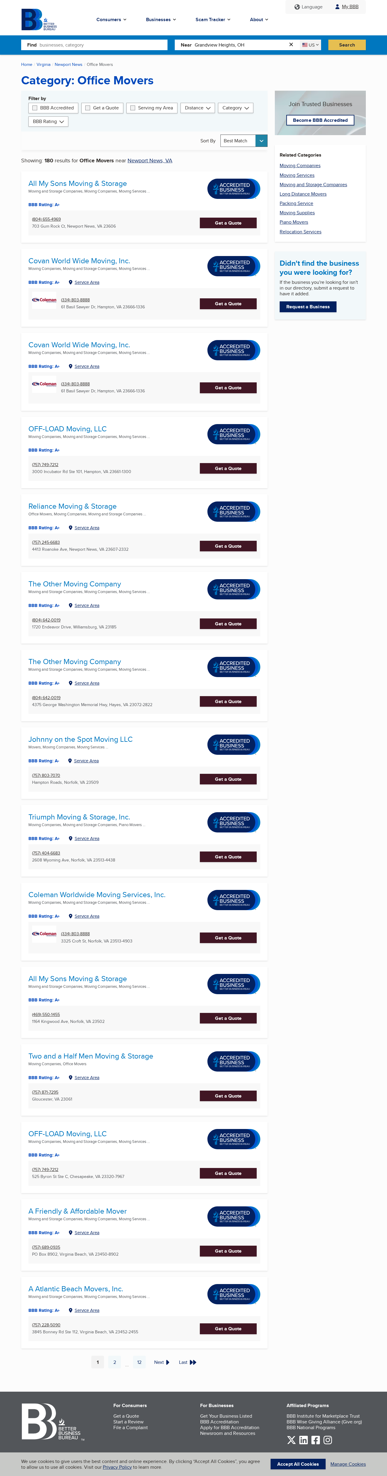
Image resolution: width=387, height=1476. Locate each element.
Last (183, 1362)
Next (159, 1362)
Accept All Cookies (298, 1464)
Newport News (69, 64)
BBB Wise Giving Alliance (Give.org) (324, 1421)
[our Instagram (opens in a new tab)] (328, 1443)
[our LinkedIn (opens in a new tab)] (303, 1443)
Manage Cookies (348, 1464)
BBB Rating (45, 121)
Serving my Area (155, 108)
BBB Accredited (57, 108)
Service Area (87, 282)
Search (347, 44)
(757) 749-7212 (45, 464)
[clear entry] (293, 45)
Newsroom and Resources (227, 1433)
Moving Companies (300, 165)
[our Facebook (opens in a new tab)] (315, 1443)
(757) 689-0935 (46, 1247)
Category (232, 107)
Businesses (158, 19)
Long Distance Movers (303, 193)
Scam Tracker (210, 19)
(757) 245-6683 (46, 542)
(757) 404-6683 (46, 853)
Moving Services (297, 175)
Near (186, 44)
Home (26, 64)
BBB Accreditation (219, 1421)
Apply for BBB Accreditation (229, 1427)
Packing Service (296, 203)
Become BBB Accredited (320, 120)
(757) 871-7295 (45, 1092)
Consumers (108, 19)
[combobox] (103, 44)
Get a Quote (106, 108)
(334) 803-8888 (75, 300)
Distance (194, 107)
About (256, 19)
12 (141, 1363)
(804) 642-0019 (46, 620)
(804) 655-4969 (46, 219)
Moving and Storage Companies (313, 184)
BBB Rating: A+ (44, 204)
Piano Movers (294, 222)
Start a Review (128, 1421)
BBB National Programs (311, 1427)
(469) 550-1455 (46, 1014)
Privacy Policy (117, 1467)
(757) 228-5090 (46, 1325)
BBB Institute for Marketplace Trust (323, 1416)
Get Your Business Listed (226, 1416)
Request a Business (308, 306)
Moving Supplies (297, 212)
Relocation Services (300, 231)
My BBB (350, 6)
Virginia (43, 64)
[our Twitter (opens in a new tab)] (291, 1443)
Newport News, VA (150, 160)
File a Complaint (130, 1427)
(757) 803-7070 (46, 775)
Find (32, 44)
